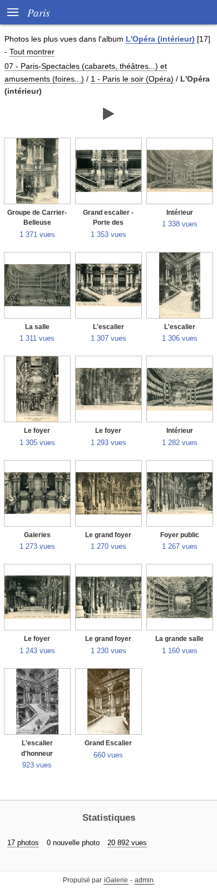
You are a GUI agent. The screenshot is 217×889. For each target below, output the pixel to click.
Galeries (37, 535)
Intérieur (179, 212)
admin (144, 880)
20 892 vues (127, 843)
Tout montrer (32, 51)
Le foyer (37, 430)
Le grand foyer (108, 535)
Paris (38, 12)
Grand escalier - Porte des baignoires (108, 222)
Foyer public (179, 535)
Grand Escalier (108, 743)
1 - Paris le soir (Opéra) (132, 78)
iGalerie (116, 880)
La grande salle (179, 638)
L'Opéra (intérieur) (160, 38)
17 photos (23, 843)
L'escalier (108, 327)
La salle (37, 327)
